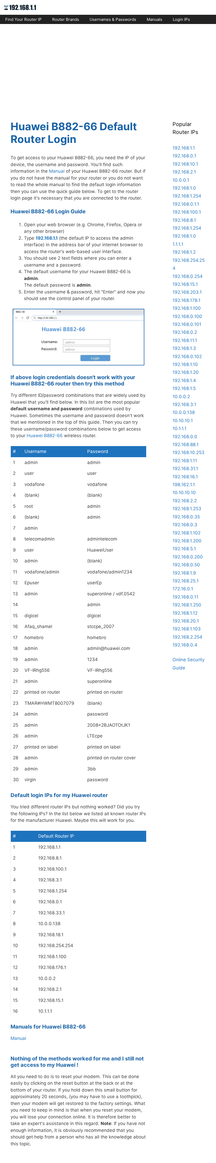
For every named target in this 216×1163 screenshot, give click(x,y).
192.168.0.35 (186, 516)
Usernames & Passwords (113, 19)
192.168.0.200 (188, 556)
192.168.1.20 (186, 372)
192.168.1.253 (187, 508)
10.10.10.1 (183, 420)
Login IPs (181, 19)
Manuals (154, 19)
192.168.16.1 (185, 476)
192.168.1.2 (184, 252)
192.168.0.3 (185, 524)
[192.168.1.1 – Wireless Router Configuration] (20, 7)
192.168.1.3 (184, 348)
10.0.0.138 (184, 412)
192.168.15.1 (185, 284)
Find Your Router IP (23, 19)
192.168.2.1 (184, 172)
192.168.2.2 (185, 500)
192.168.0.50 (186, 564)
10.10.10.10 (184, 492)
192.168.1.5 (184, 388)
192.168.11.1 (185, 340)
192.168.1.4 (184, 380)
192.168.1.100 (187, 308)
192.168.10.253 (188, 452)
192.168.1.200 (187, 540)
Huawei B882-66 (45, 435)
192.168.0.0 (185, 436)
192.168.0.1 (184, 155)
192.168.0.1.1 (186, 204)
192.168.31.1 (185, 468)
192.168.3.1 (184, 404)
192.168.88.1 (186, 444)
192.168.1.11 (185, 460)
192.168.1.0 (184, 188)
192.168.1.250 (187, 604)
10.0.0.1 (181, 180)
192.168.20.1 (186, 621)
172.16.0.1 (183, 588)
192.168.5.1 (184, 548)
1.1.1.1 (178, 244)
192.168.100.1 (187, 212)
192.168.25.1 (186, 580)
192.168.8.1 (184, 220)
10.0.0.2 (181, 396)
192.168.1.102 (186, 532)
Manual (57, 171)
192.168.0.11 (185, 597)
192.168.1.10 (185, 364)
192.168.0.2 (185, 332)
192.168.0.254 (188, 276)
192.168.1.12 (185, 613)
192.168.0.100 (187, 316)
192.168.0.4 (185, 645)
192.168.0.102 (187, 356)
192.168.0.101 (187, 324)
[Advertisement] (108, 67)
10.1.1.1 (179, 428)
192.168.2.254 (187, 637)
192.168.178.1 (186, 300)
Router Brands (65, 19)
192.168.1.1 (47, 238)
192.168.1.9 (184, 573)
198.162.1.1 (184, 484)
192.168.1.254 (187, 196)
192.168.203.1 (187, 292)
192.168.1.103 (187, 628)
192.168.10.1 (185, 164)
